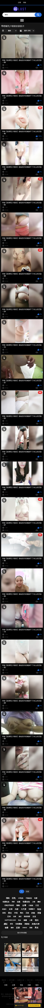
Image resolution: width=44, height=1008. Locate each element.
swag (24, 927)
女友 (34, 916)
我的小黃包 (30, 981)
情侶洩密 (27, 916)
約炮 (33, 913)
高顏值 (27, 924)
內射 (16, 909)
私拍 (39, 909)
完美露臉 (18, 924)
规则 (36, 985)
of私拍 (20, 898)
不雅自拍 (29, 898)
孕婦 (13, 902)
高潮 (30, 927)
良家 (14, 916)
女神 (10, 909)
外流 (16, 913)
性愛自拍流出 (38, 981)
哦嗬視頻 (4, 981)
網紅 (6, 924)
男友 (36, 927)
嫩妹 (39, 902)
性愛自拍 (26, 902)
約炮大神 (35, 924)
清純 (8, 898)
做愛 (6, 928)
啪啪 (18, 905)
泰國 (25, 920)
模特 (12, 927)
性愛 (35, 898)
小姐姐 (31, 905)
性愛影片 (32, 909)
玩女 (19, 920)
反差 (18, 927)
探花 (11, 924)
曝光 (21, 913)
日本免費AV (11, 981)
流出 (37, 920)
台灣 (24, 905)
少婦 (33, 902)
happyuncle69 (10, 920)
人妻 (30, 920)
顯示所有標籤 (22, 933)
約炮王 (4, 909)
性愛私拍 (6, 902)
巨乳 (14, 898)
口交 (37, 905)
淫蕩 (39, 913)
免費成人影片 (20, 981)
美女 (10, 913)
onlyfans (9, 905)
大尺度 (23, 909)
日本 (9, 916)
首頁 (5, 985)
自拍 (4, 913)
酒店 (20, 916)
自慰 (18, 902)
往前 (27, 891)
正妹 (27, 913)
